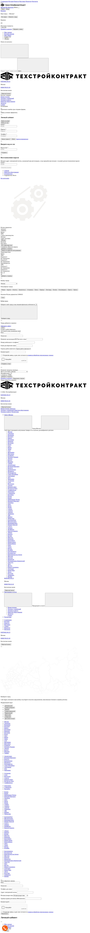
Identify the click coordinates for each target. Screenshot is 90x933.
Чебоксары (11, 518)
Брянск (75, 289)
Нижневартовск (12, 523)
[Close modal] (1, 108)
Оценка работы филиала (8, 348)
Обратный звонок (6, 93)
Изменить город (13, 17)
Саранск (10, 510)
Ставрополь (11, 493)
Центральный (8, 705)
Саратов (10, 512)
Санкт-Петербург (13, 474)
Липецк (10, 458)
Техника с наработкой (7, 410)
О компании (4, 1)
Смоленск (11, 433)
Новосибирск (12, 543)
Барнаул (42, 289)
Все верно (4, 17)
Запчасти (12, 408)
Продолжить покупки (18, 378)
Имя (2, 332)
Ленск (9, 572)
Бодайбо (10, 550)
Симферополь (12, 490)
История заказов (9, 34)
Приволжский (8, 713)
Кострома (10, 443)
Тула (9, 450)
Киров (10, 498)
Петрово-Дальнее (13, 457)
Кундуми (10, 573)
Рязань (10, 447)
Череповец (11, 479)
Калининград (12, 469)
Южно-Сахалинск (13, 567)
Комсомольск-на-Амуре (15, 554)
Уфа (9, 515)
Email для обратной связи (8, 345)
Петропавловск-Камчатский (16, 561)
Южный (7, 709)
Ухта (9, 477)
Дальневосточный (10, 718)
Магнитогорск (12, 521)
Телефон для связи (6, 889)
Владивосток (12, 553)
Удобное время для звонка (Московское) (13, 898)
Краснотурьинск (13, 531)
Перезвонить (4, 913)
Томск (9, 547)
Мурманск (11, 471)
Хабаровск (11, 575)
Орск (9, 504)
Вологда (10, 468)
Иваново (10, 462)
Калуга (10, 460)
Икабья (10, 576)
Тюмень (10, 528)
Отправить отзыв (5, 363)
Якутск (10, 565)
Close (2, 297)
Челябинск (11, 529)
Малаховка (11, 452)
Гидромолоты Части (10, 175)
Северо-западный (9, 707)
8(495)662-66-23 (5, 81)
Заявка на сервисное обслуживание (11, 250)
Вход (7, 9)
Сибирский (8, 716)
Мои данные (8, 32)
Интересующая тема (7, 895)
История (11, 1)
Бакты (36, 289)
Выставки (22, 1)
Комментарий (5, 352)
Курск (9, 444)
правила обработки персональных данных (40, 355)
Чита (9, 564)
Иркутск (10, 537)
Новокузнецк (12, 542)
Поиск (3, 9)
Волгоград (11, 484)
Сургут (10, 526)
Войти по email (5, 121)
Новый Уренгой (12, 525)
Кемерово (11, 539)
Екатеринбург (12, 520)
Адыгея (9, 289)
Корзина (3, 11)
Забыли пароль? (5, 139)
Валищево (11, 435)
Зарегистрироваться (22, 139)
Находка (10, 558)
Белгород (48, 289)
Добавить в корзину (6, 248)
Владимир (11, 439)
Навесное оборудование (21, 410)
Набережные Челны (14, 499)
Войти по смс (5, 123)
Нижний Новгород (13, 501)
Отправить (4, 152)
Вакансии (29, 1)
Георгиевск (11, 491)
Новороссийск (12, 487)
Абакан (3, 289)
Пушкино (11, 455)
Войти (13, 139)
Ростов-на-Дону (12, 488)
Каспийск (11, 495)
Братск (70, 289)
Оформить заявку (18, 29)
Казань (10, 496)
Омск (9, 545)
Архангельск (22, 289)
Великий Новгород (13, 466)
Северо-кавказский (10, 711)
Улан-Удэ (10, 562)
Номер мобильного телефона (9, 342)
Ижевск (10, 517)
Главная (6, 170)
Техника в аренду (6, 412)
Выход (6, 38)
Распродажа (15, 412)
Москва (3, 7)
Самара (10, 509)
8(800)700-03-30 (5, 87)
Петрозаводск (12, 473)
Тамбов (10, 463)
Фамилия (3, 336)
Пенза (9, 506)
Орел (9, 446)
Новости (16, 1)
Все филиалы (10, 7)
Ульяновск (11, 513)
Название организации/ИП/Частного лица (13, 339)
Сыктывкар (11, 476)
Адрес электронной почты (9, 892)
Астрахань (30, 289)
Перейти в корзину (6, 29)
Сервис (6, 626)
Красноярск (11, 540)
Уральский (7, 715)
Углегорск (11, 569)
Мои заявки (7, 35)
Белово (55, 289)
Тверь (9, 449)
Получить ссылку (6, 167)
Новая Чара (11, 570)
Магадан (10, 556)
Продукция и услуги (10, 592)
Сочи (9, 482)
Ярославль (11, 454)
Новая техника (5, 408)
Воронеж (10, 441)
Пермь (10, 507)
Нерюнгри (11, 559)
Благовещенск (62, 289)
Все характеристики (6, 245)
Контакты (35, 1)
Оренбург (11, 502)
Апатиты (15, 289)
